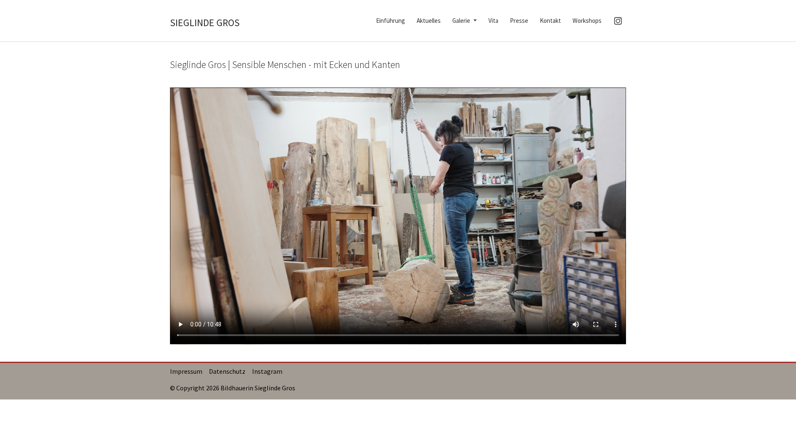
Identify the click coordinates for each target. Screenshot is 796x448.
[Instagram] (618, 21)
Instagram (267, 371)
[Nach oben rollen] (778, 430)
